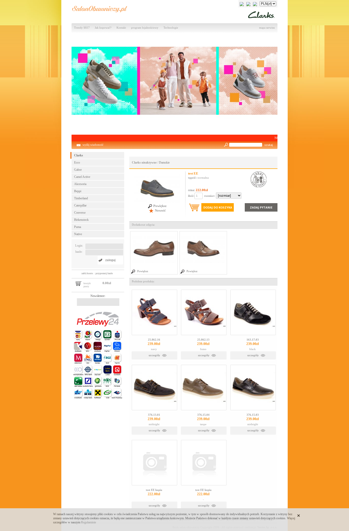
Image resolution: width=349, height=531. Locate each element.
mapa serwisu (267, 27)
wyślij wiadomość (93, 144)
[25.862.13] (203, 312)
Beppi (77, 191)
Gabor (78, 169)
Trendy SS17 (82, 27)
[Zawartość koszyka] (79, 283)
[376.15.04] (203, 387)
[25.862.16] (154, 312)
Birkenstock (81, 220)
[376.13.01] (154, 387)
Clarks (78, 155)
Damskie (164, 162)
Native (78, 234)
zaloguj (110, 260)
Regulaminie (88, 522)
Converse (80, 212)
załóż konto (88, 273)
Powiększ (160, 206)
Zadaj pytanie (261, 207)
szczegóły (154, 355)
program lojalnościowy (144, 27)
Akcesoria (80, 184)
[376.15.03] (253, 387)
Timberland (81, 198)
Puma (77, 227)
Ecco (77, 162)
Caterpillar (80, 205)
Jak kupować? (103, 27)
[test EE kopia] (154, 462)
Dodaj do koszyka (217, 207)
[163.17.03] (253, 312)
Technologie (171, 27)
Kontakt (121, 27)
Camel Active (82, 177)
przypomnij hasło (104, 273)
